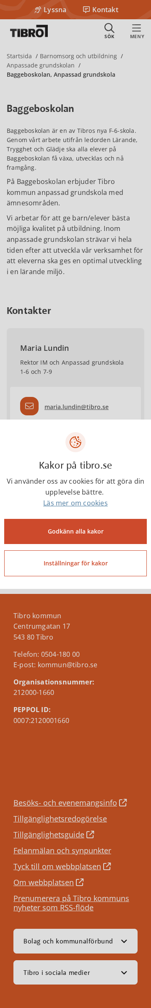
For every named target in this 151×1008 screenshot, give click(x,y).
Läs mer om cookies (75, 503)
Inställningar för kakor (76, 563)
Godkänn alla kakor (76, 531)
